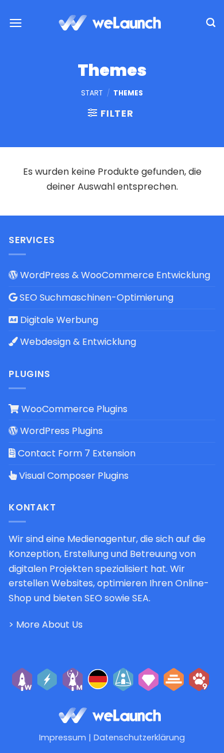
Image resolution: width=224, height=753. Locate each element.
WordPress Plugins (60, 430)
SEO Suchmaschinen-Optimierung (95, 297)
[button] (15, 23)
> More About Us (46, 624)
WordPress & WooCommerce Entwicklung (114, 275)
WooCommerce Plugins (73, 409)
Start (92, 93)
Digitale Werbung (58, 319)
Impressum (62, 737)
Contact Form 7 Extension (76, 453)
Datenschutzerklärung (139, 737)
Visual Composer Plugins (73, 475)
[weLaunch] (112, 22)
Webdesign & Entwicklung (77, 341)
